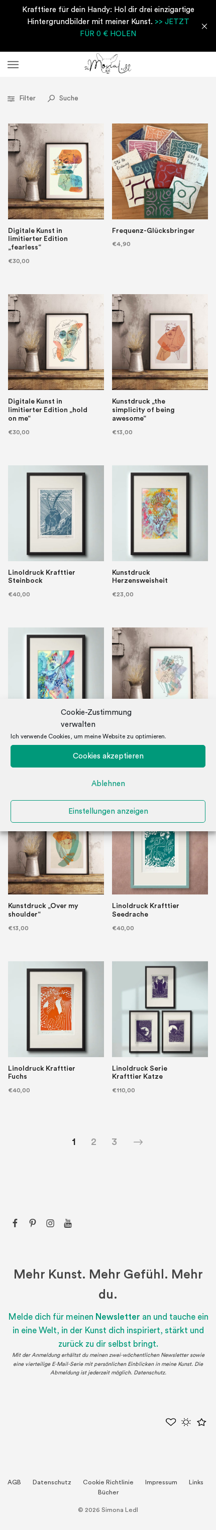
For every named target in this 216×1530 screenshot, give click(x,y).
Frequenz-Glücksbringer (153, 230)
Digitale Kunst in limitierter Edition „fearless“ (38, 239)
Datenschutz (149, 1372)
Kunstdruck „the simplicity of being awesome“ (143, 410)
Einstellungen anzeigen (108, 811)
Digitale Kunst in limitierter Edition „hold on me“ (47, 410)
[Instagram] (50, 1223)
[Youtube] (67, 1223)
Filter (27, 98)
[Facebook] (15, 1223)
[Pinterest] (32, 1223)
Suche (67, 98)
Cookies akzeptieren (108, 756)
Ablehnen (108, 784)
